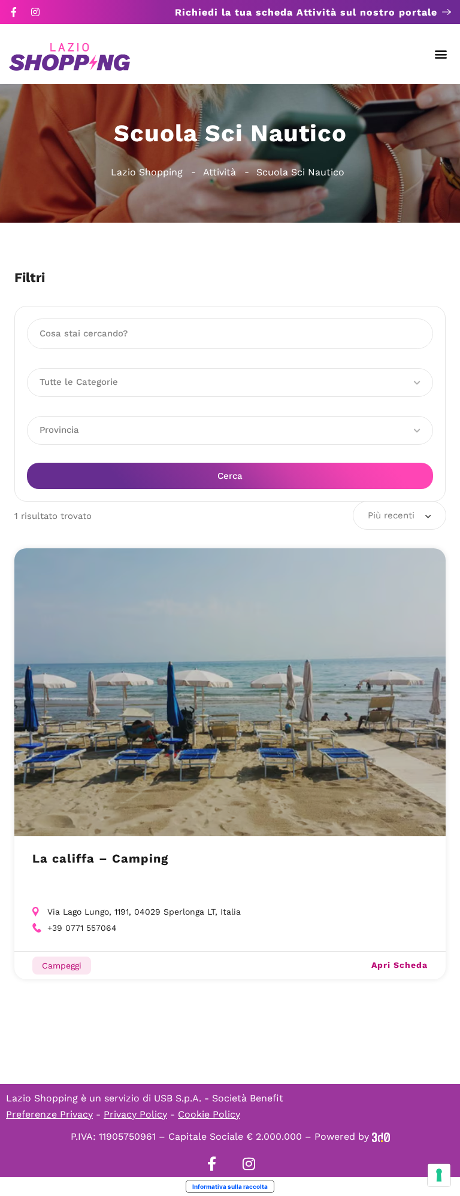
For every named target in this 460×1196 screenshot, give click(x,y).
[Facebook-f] (14, 12)
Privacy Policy (135, 1114)
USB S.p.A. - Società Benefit (218, 1098)
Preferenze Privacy (49, 1114)
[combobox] (399, 515)
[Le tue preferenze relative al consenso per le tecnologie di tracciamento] (439, 1175)
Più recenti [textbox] (391, 515)
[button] (441, 54)
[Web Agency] (381, 1136)
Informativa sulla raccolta (230, 1186)
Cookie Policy (209, 1114)
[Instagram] (35, 12)
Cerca (230, 475)
